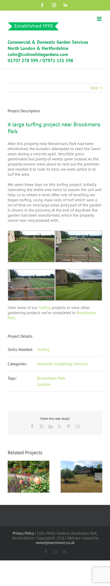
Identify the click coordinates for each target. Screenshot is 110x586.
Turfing (45, 307)
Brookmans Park (51, 378)
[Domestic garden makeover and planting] (28, 463)
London (43, 384)
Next (94, 87)
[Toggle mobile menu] (99, 18)
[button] (11, 476)
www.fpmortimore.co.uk (55, 542)
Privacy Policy (23, 533)
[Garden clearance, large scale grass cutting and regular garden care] (81, 463)
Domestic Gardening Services (62, 363)
